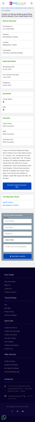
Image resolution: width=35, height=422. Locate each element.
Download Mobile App (11, 372)
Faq (5, 305)
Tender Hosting (9, 361)
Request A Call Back (11, 365)
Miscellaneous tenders (11, 205)
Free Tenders (9, 342)
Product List (8, 349)
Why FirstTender (9, 282)
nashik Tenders (8, 202)
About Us (7, 285)
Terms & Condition (10, 315)
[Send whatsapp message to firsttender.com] (3, 417)
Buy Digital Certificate (11, 368)
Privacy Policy (9, 312)
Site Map (7, 308)
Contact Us (8, 289)
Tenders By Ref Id (10, 328)
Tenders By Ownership (12, 331)
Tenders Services (10, 292)
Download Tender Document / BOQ (17, 186)
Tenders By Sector (10, 335)
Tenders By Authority (11, 345)
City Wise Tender (10, 338)
